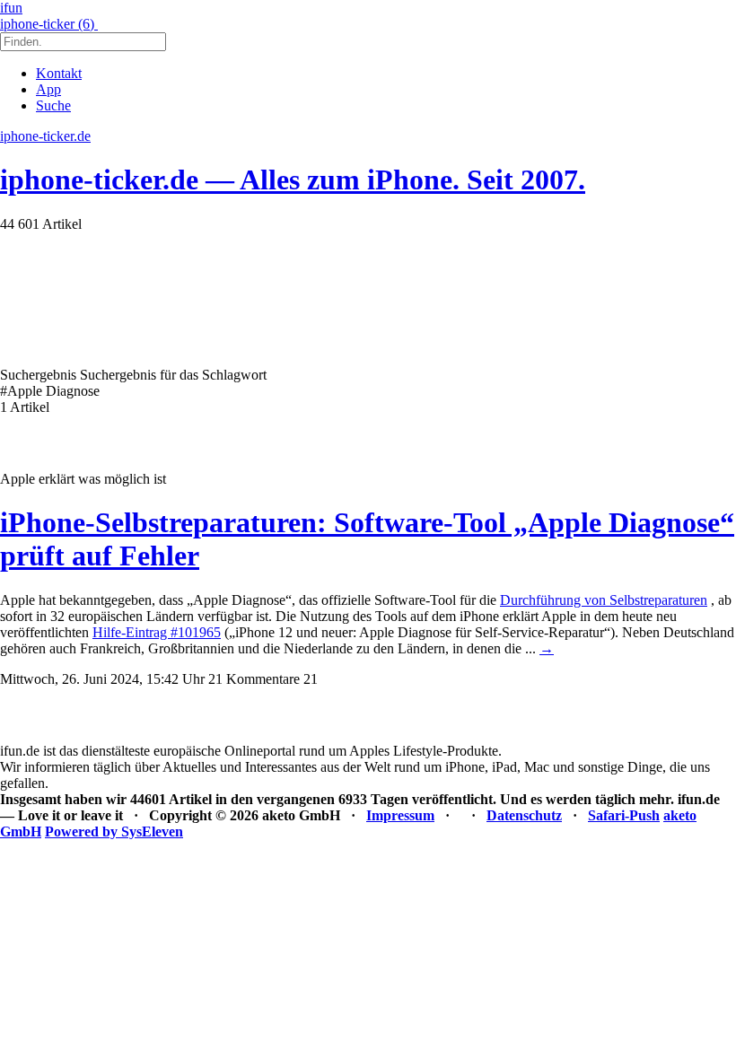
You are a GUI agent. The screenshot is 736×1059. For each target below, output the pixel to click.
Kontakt (59, 73)
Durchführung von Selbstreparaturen (603, 600)
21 (310, 679)
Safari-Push (624, 815)
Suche (53, 105)
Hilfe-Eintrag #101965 (156, 632)
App (48, 89)
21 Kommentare (254, 679)
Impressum (400, 815)
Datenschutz (524, 815)
